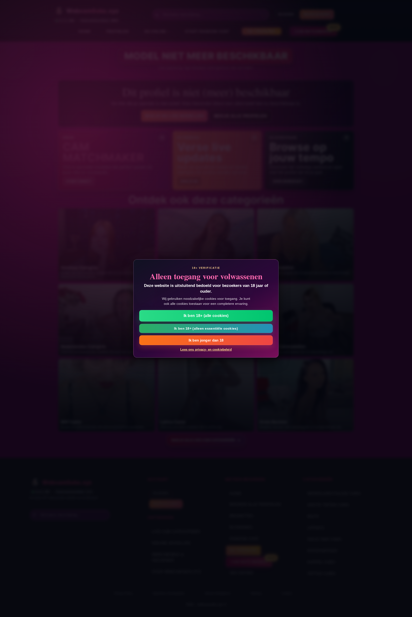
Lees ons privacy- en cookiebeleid (206, 349)
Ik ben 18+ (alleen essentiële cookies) (206, 328)
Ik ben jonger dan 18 (206, 340)
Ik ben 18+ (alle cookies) (206, 316)
